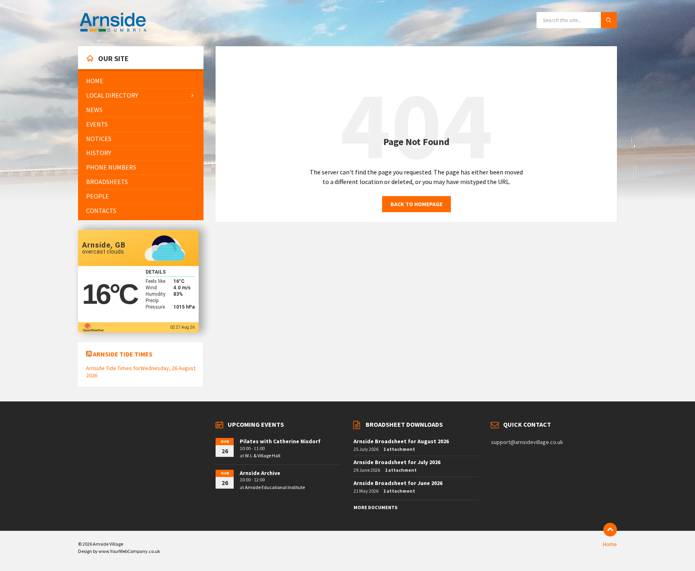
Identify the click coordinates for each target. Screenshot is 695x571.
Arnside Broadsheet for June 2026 (398, 483)
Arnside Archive (260, 473)
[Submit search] (609, 20)
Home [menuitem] (610, 544)
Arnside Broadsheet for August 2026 (401, 441)
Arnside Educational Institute (275, 487)
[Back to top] (610, 529)
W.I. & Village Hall (262, 455)
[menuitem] (140, 81)
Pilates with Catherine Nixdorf (280, 441)
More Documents (375, 507)
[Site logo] (113, 31)
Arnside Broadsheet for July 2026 (397, 462)
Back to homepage (416, 204)
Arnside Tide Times (122, 354)
